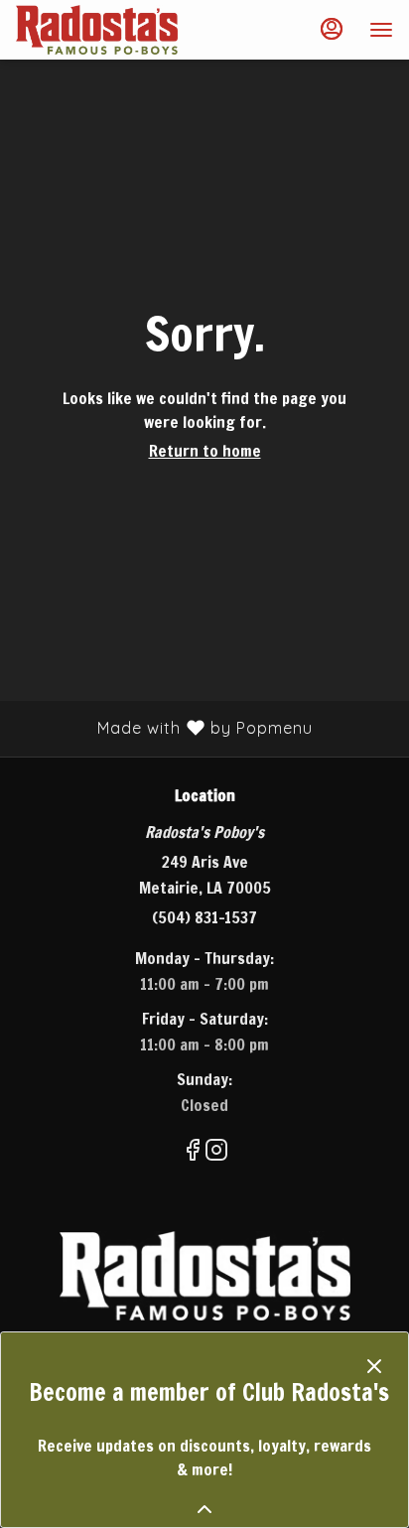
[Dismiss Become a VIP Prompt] (374, 1366)
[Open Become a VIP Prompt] (204, 1509)
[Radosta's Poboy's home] (105, 30)
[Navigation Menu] (381, 30)
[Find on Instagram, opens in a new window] (216, 1153)
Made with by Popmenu (164, 728)
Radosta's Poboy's (204, 1275)
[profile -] (331, 29)
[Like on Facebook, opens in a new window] (192, 1153)
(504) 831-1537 (204, 917)
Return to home (205, 451)
